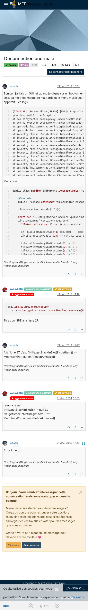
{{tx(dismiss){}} (75, 588)
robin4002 (16, 289)
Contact (29, 583)
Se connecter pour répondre (65, 71)
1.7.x (25, 65)
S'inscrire (13, 545)
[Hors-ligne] (6, 86)
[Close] (80, 492)
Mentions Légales (51, 583)
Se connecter (31, 545)
